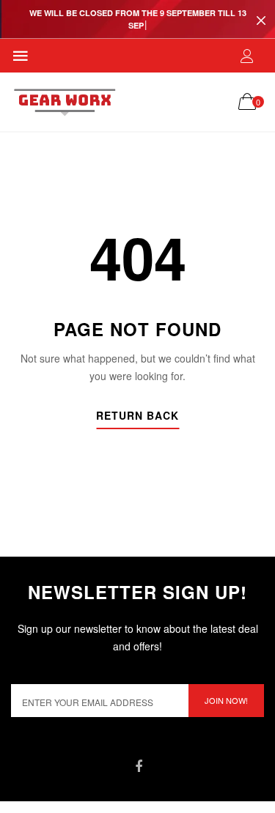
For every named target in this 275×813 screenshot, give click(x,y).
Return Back (137, 416)
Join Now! (226, 700)
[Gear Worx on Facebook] (139, 766)
